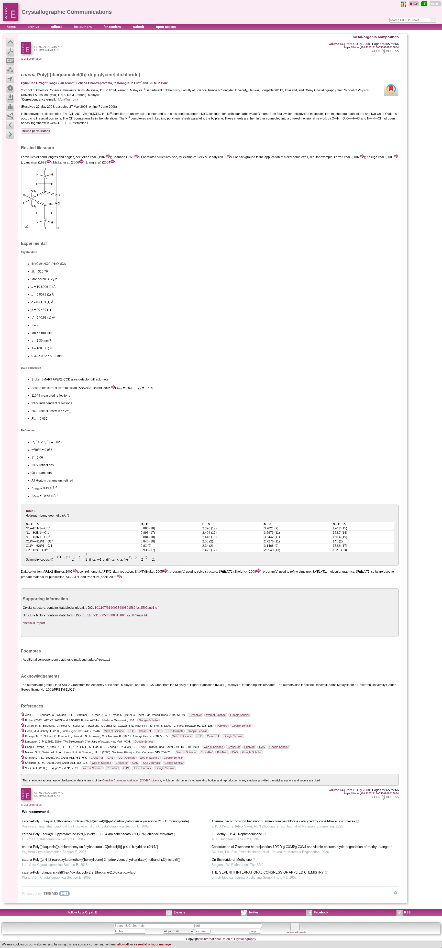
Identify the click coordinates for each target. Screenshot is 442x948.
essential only (144, 944)
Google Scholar (239, 714)
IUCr (413, 4)
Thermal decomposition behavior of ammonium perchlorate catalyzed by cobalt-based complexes (283, 821)
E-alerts (179, 912)
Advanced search (296, 932)
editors (57, 27)
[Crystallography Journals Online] (403, 4)
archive (34, 27)
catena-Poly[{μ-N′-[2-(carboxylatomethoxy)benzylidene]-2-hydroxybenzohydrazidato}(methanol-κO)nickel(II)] (101, 860)
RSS (407, 912)
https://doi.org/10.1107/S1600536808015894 (371, 47)
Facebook (321, 912)
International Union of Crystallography (229, 939)
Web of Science (216, 714)
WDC (435, 4)
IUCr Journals (174, 731)
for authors (83, 27)
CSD (131, 731)
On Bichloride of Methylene (232, 860)
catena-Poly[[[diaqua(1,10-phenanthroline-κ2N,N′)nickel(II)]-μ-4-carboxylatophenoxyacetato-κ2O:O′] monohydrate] (105, 821)
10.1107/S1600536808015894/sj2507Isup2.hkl (115, 615)
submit (139, 27)
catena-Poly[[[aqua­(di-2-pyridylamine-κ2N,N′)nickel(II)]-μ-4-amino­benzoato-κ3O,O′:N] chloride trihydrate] (98, 834)
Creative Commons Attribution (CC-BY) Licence (131, 780)
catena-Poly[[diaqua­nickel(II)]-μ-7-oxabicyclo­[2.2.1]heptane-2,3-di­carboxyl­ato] (79, 872)
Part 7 (350, 44)
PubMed (222, 725)
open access (166, 27)
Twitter (253, 912)
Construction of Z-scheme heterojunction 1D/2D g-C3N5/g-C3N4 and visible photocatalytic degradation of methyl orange (300, 847)
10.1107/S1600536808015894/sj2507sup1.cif (126, 607)
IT (424, 4)
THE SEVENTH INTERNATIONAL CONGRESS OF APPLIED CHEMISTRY (268, 872)
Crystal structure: (34, 607)
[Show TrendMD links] (396, 893)
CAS (158, 731)
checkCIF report (34, 623)
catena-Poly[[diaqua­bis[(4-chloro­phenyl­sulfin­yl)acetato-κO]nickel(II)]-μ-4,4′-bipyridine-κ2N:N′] (90, 847)
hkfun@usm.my (67, 99)
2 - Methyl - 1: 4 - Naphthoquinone (237, 834)
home (12, 27)
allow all (123, 944)
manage (165, 944)
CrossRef (196, 714)
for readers (113, 27)
